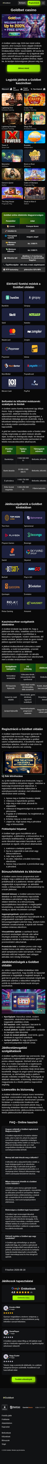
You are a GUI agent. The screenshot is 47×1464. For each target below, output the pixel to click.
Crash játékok (26, 89)
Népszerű (5, 89)
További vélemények (23, 1379)
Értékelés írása (23, 1298)
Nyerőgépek (37, 89)
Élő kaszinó (16, 89)
